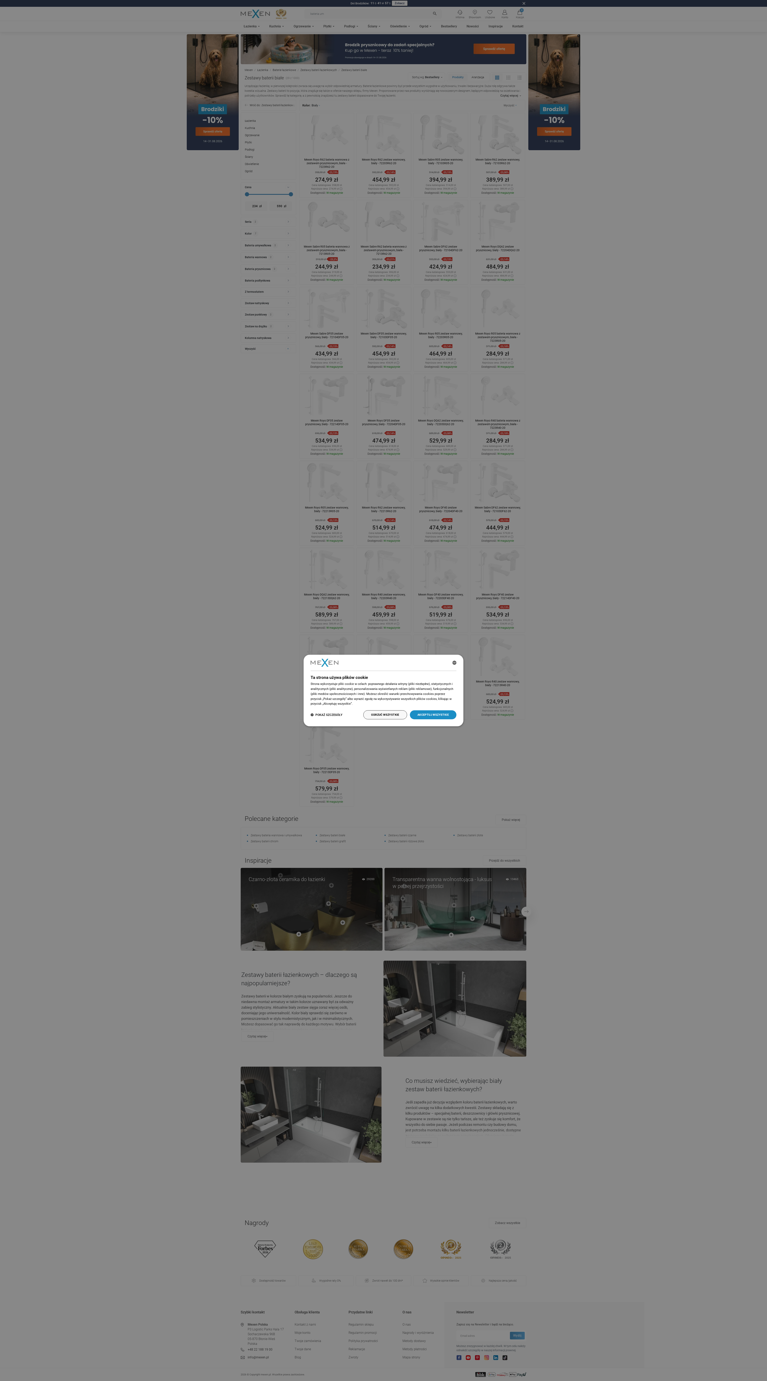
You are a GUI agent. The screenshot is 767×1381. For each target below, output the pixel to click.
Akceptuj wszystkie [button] (433, 714)
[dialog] (383, 690)
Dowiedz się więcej (366, 703)
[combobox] (454, 663)
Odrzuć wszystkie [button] (385, 714)
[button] (326, 714)
